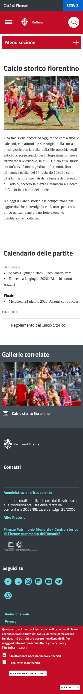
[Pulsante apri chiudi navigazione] (9, 23)
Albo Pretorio (15, 517)
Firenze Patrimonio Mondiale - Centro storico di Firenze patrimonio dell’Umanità (41, 531)
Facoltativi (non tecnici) (24, 662)
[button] (41, 42)
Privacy (10, 621)
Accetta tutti (70, 687)
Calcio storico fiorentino (31, 413)
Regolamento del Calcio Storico (38, 325)
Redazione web (17, 614)
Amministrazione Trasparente (28, 492)
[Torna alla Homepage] (8, 444)
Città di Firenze (16, 5)
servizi (73, 5)
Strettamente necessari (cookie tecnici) (35, 656)
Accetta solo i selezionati (27, 673)
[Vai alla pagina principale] (25, 22)
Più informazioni (15, 647)
